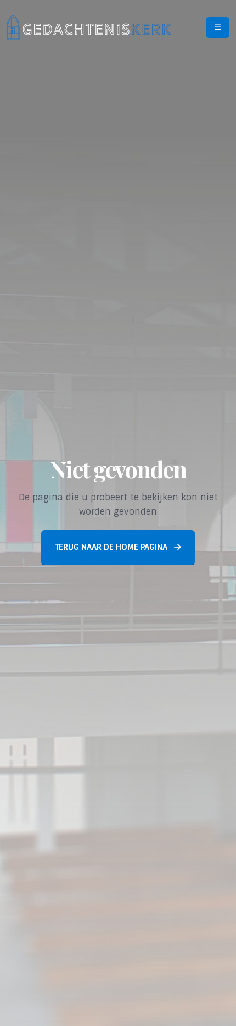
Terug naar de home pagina (112, 547)
